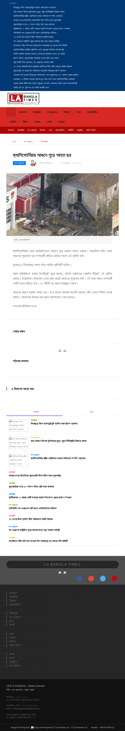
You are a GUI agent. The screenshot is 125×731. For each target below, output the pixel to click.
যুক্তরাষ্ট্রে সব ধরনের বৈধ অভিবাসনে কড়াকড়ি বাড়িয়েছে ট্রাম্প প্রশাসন (39, 70)
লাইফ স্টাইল (91, 130)
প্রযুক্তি (80, 130)
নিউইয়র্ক (13, 613)
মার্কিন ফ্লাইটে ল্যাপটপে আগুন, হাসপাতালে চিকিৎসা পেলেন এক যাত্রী (39, 54)
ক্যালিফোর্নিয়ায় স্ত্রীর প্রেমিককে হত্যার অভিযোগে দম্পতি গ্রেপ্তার (37, 16)
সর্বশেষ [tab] (36, 412)
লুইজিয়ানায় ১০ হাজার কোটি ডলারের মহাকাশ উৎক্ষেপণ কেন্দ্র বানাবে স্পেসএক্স (41, 28)
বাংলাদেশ (22, 112)
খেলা (78, 112)
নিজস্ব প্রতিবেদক (46, 163)
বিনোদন (67, 112)
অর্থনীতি (13, 121)
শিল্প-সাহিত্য (14, 665)
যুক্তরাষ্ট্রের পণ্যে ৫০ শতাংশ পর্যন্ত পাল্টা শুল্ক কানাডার (34, 24)
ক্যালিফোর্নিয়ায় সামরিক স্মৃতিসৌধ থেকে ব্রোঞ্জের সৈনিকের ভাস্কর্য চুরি (38, 49)
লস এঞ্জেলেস (52, 112)
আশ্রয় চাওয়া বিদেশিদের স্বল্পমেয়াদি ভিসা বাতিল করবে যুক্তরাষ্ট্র (37, 20)
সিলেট (12, 625)
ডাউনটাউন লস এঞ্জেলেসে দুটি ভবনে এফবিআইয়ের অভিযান (34, 33)
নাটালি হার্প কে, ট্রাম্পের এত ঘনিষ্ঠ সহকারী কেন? (31, 87)
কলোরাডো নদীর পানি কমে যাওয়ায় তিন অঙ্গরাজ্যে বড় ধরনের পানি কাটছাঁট (40, 45)
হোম (14, 141)
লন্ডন (11, 621)
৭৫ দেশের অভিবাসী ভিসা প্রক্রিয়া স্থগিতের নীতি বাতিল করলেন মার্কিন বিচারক (42, 66)
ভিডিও (25, 121)
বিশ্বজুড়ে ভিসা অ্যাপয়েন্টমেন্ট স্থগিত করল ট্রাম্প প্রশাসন (34, 7)
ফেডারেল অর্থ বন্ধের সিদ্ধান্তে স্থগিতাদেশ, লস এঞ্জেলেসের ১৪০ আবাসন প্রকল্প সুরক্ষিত (46, 75)
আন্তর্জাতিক (92, 112)
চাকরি (49, 121)
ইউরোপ (12, 600)
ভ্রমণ (12, 658)
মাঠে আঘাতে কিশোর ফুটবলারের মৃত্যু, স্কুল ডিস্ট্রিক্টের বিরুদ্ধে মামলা (38, 12)
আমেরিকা (36, 112)
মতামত (37, 121)
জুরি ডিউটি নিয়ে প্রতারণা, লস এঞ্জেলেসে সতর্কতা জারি (33, 62)
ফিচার (11, 654)
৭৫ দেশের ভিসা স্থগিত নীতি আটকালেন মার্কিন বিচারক (33, 37)
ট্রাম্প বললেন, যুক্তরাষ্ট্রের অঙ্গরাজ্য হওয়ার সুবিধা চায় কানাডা (36, 58)
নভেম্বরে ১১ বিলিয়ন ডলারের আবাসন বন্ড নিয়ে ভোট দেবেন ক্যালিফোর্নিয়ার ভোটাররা (44, 79)
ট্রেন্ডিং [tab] (91, 412)
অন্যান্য (61, 121)
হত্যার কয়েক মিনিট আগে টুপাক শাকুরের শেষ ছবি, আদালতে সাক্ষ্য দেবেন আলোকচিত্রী (45, 83)
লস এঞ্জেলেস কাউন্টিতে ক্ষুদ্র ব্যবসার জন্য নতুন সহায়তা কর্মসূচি (36, 41)
